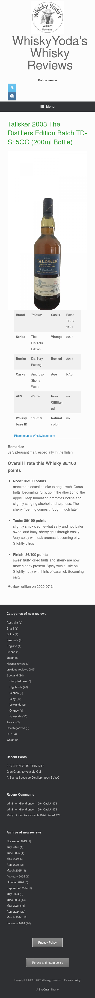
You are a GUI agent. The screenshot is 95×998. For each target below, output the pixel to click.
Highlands (16, 687)
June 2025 (13, 853)
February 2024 (16, 923)
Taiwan (11, 722)
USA (10, 734)
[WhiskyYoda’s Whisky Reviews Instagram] (12, 96)
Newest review (16, 663)
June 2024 (13, 900)
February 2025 (16, 876)
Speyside (15, 716)
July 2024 (13, 894)
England (12, 646)
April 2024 (13, 911)
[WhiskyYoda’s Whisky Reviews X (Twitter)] (12, 88)
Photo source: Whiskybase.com (34, 435)
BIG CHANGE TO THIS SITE (25, 766)
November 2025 (17, 841)
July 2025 (13, 847)
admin (10, 803)
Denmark (12, 640)
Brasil (10, 628)
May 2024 (13, 905)
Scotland (12, 675)
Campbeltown (18, 681)
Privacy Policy (72, 980)
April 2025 (13, 864)
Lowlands (15, 704)
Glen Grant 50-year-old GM (24, 771)
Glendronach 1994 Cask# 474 (38, 803)
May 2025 (13, 858)
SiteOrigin (44, 989)
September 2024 (17, 888)
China (10, 634)
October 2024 (15, 882)
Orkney (14, 710)
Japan (10, 657)
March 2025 (14, 870)
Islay (13, 699)
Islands (14, 693)
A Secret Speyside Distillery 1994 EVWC (33, 777)
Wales (10, 739)
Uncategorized (16, 728)
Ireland (11, 652)
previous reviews (17, 669)
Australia (12, 622)
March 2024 (14, 917)
